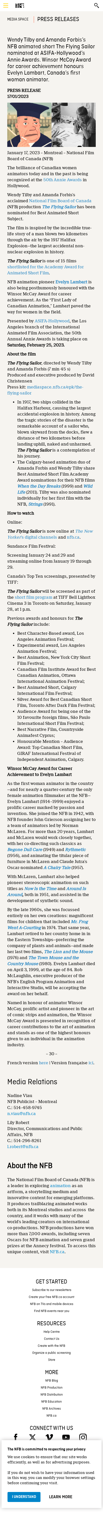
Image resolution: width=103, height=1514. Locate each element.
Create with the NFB (51, 1346)
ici (90, 1062)
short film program (33, 597)
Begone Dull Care (24, 849)
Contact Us (51, 1339)
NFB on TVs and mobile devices (51, 1304)
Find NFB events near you (51, 1311)
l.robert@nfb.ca (22, 1146)
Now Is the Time (40, 888)
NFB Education (51, 1402)
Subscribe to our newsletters (51, 1290)
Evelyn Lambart (71, 282)
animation (60, 1185)
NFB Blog (51, 1381)
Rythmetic (75, 849)
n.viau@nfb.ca (21, 1113)
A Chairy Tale (57, 867)
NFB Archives (51, 1409)
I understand (24, 1497)
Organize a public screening (51, 1353)
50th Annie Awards (62, 179)
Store (51, 1360)
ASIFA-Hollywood (52, 321)
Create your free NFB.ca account (51, 1297)
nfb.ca (73, 537)
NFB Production (51, 1388)
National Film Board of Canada (60, 200)
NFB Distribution (51, 1395)
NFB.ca (57, 1251)
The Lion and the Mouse (68, 951)
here (43, 1062)
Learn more (60, 1497)
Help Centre (52, 1332)
